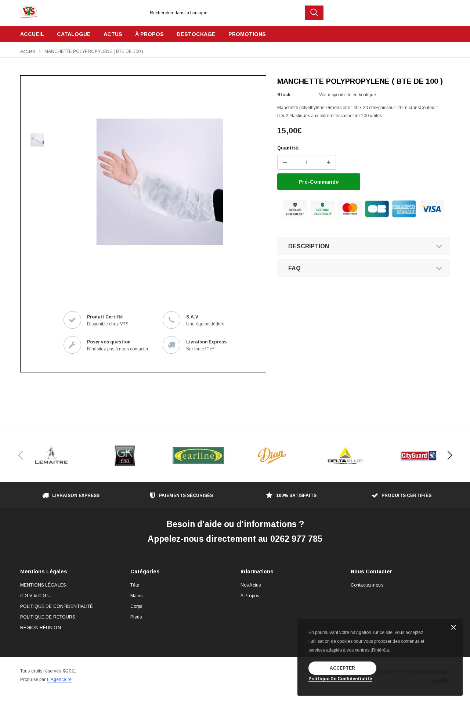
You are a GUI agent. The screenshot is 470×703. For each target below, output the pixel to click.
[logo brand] (51, 456)
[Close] (453, 628)
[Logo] (28, 10)
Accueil (27, 51)
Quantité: (288, 148)
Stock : (285, 94)
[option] (159, 181)
